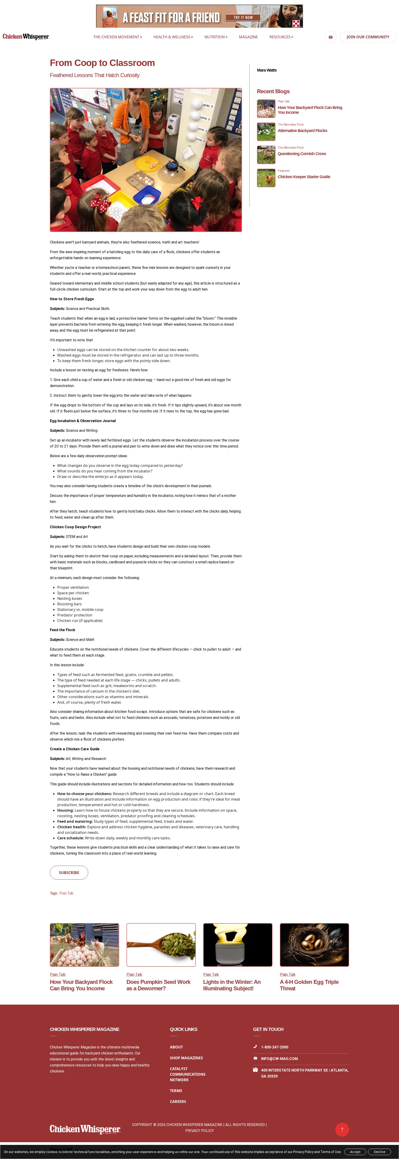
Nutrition (215, 36)
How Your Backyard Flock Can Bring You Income (81, 985)
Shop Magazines (186, 1057)
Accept (355, 1152)
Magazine (248, 36)
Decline (379, 1152)
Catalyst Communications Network (188, 1074)
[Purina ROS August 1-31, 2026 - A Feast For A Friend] (199, 17)
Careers (178, 1101)
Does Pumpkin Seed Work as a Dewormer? (158, 985)
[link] (342, 1130)
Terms (176, 1090)
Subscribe (69, 872)
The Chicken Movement (116, 36)
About (176, 1047)
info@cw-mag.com (279, 1059)
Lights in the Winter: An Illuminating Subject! (232, 985)
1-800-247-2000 (274, 1047)
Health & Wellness (172, 36)
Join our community (368, 36)
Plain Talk (66, 893)
